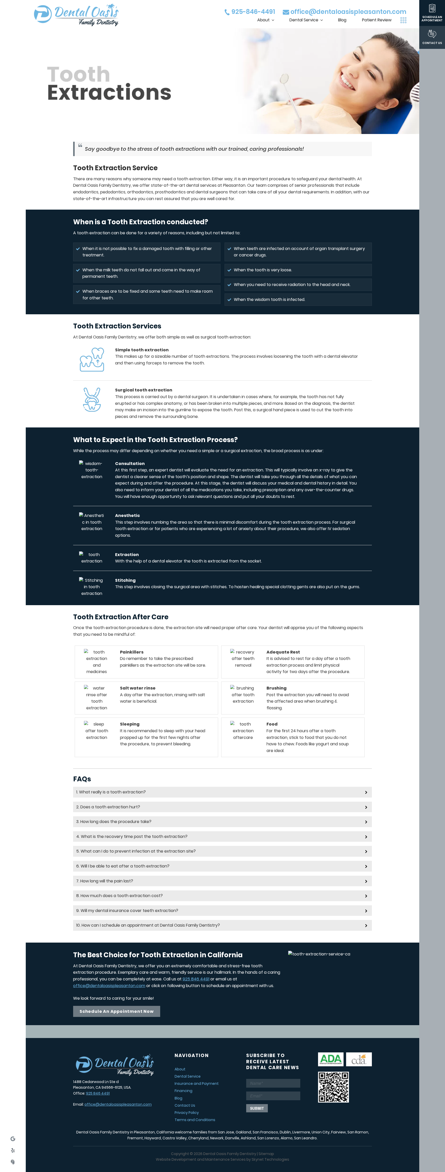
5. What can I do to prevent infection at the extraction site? (136, 851)
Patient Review (376, 20)
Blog (342, 20)
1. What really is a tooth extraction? (111, 792)
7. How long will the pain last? (104, 881)
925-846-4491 (252, 11)
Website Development (176, 1159)
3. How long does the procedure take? (113, 822)
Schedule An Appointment (432, 18)
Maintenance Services (225, 1159)
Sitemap (266, 1153)
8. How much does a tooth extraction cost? (119, 896)
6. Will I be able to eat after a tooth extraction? (122, 866)
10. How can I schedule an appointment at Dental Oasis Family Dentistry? (148, 925)
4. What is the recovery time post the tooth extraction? (131, 836)
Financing (183, 1090)
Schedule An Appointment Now (117, 1011)
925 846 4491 (196, 979)
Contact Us (432, 43)
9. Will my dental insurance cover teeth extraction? (127, 911)
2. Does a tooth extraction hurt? (108, 807)
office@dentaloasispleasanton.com (347, 11)
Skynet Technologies (270, 1159)
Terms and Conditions (195, 1119)
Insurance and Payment (197, 1083)
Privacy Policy (187, 1112)
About (263, 20)
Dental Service (303, 20)
